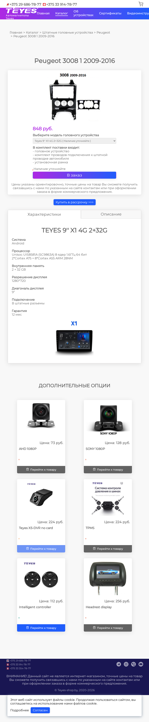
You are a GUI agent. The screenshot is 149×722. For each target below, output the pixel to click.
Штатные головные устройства (67, 32)
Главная (43, 13)
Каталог (61, 13)
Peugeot (103, 32)
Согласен (40, 710)
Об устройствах (84, 13)
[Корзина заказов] (141, 4)
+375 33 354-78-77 (20, 668)
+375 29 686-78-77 (25, 4)
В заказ (74, 175)
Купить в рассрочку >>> (75, 202)
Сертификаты (110, 13)
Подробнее (19, 710)
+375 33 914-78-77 (61, 4)
